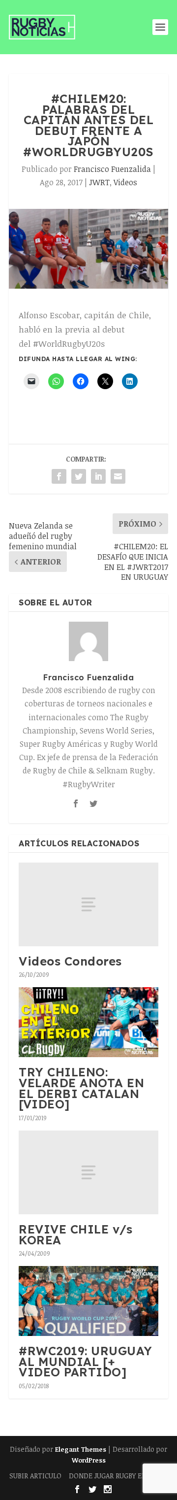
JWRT (99, 182)
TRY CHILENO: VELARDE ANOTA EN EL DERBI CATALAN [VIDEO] (81, 1088)
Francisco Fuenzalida (112, 169)
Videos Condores (70, 961)
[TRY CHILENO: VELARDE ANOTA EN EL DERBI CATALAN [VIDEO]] (88, 1022)
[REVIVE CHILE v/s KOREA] (88, 1172)
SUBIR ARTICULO (35, 1475)
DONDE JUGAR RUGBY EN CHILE (118, 1475)
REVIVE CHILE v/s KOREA (75, 1234)
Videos (125, 182)
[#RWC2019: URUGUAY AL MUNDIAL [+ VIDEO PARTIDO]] (88, 1301)
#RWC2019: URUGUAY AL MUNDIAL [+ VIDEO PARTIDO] (85, 1361)
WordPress (89, 1460)
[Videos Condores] (88, 904)
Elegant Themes (80, 1449)
